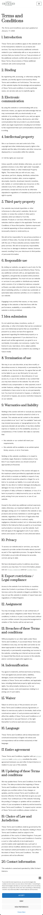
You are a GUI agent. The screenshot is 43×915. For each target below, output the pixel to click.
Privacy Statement (14, 570)
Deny (21, 901)
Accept (21, 895)
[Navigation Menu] (39, 3)
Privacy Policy (21, 912)
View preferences (21, 907)
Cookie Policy (32, 570)
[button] (40, 878)
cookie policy (17, 759)
